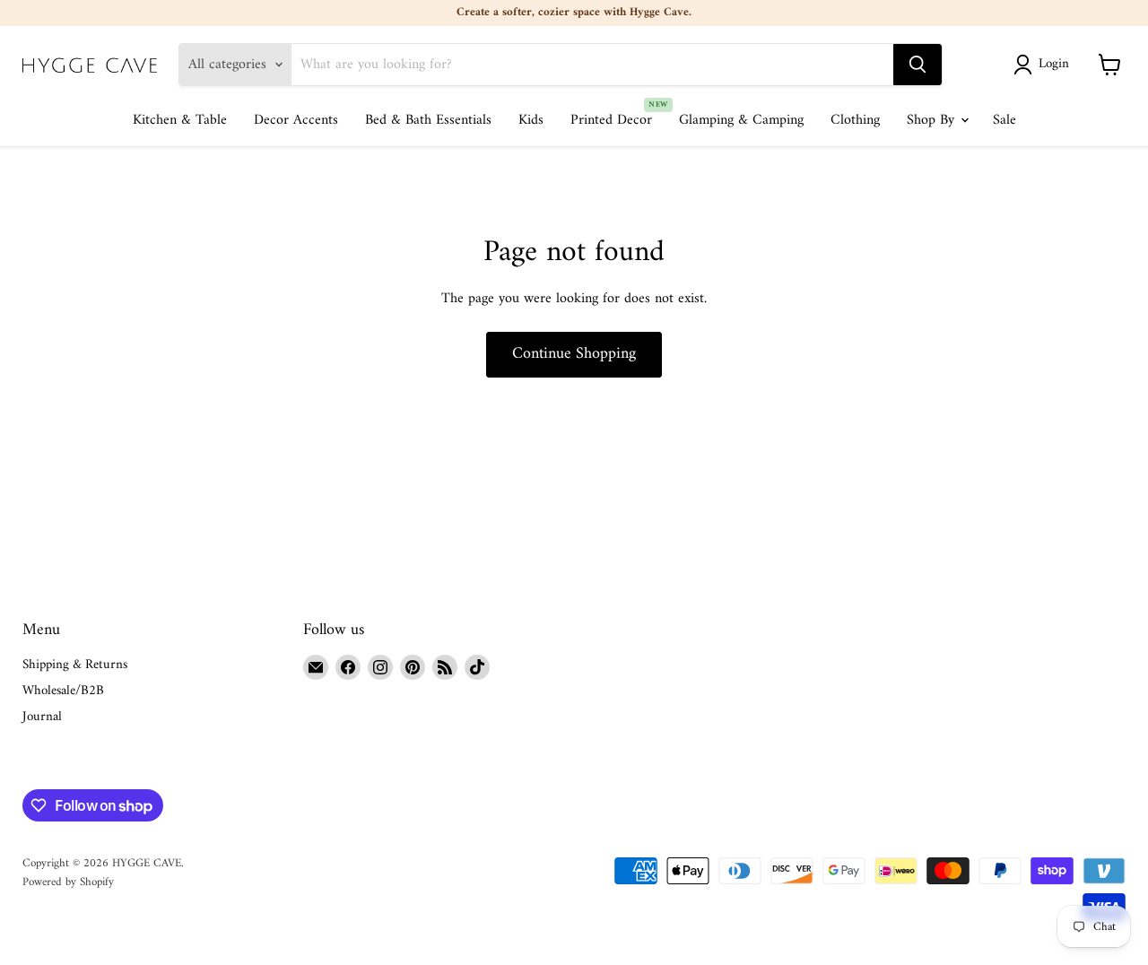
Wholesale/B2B (63, 691)
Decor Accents (296, 120)
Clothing (855, 120)
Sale (1004, 120)
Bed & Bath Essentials (428, 120)
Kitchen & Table (180, 120)
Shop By (933, 120)
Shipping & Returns (74, 665)
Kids (531, 120)
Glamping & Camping (741, 120)
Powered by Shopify (68, 882)
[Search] (917, 64)
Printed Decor (611, 120)
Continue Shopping (574, 354)
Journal (42, 717)
